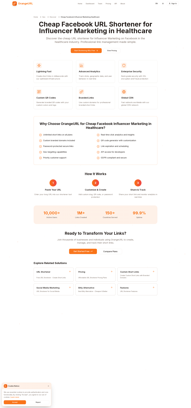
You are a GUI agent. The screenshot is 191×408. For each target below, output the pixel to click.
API (116, 4)
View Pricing (112, 50)
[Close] (48, 386)
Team (100, 4)
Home (80, 4)
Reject (38, 402)
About (122, 4)
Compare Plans (110, 251)
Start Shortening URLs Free (84, 50)
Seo (43, 17)
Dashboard (90, 4)
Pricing (108, 4)
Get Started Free (81, 251)
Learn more (14, 397)
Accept (15, 402)
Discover (53, 17)
